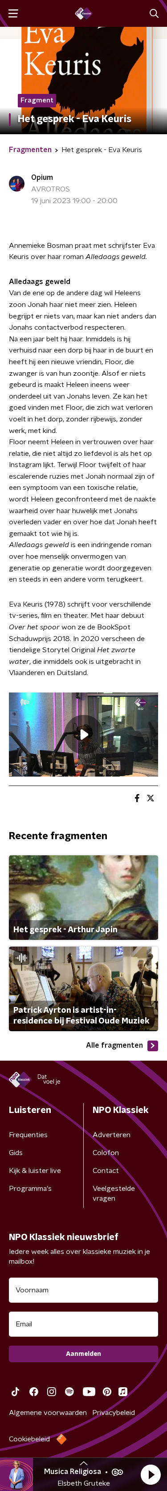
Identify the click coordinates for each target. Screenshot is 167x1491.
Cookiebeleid (29, 1439)
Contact (106, 1170)
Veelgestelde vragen (114, 1193)
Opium (42, 177)
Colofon (106, 1152)
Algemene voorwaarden (48, 1412)
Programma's (30, 1188)
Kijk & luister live (35, 1170)
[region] (83, 734)
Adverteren (111, 1134)
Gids (16, 1152)
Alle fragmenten (114, 1045)
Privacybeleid (113, 1412)
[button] (150, 1474)
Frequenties (28, 1134)
